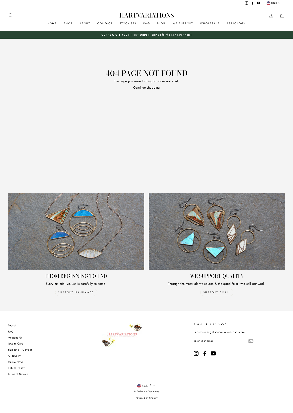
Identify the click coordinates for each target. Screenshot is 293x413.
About (85, 23)
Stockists (128, 23)
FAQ (146, 23)
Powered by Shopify (146, 398)
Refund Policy (16, 368)
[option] (146, 35)
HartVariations (146, 15)
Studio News (15, 362)
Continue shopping (146, 87)
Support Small (217, 292)
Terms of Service (18, 374)
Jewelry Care (15, 343)
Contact (104, 23)
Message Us (15, 338)
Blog (161, 23)
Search (12, 325)
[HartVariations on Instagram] (196, 353)
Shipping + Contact (20, 350)
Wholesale (209, 23)
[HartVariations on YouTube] (213, 353)
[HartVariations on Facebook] (204, 353)
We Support (183, 23)
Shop (68, 23)
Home (52, 23)
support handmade (76, 292)
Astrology (236, 23)
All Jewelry (14, 356)
